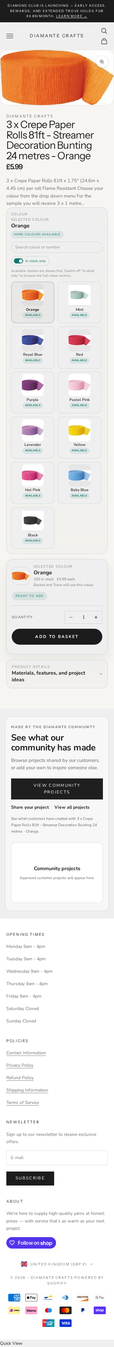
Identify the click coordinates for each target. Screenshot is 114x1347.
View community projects (57, 789)
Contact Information (26, 1053)
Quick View (11, 1343)
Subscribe (30, 1178)
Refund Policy (20, 1078)
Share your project (30, 807)
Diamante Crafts (29, 116)
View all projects (72, 807)
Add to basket (57, 637)
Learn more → (71, 16)
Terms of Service (22, 1103)
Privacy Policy (19, 1065)
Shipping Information (27, 1090)
